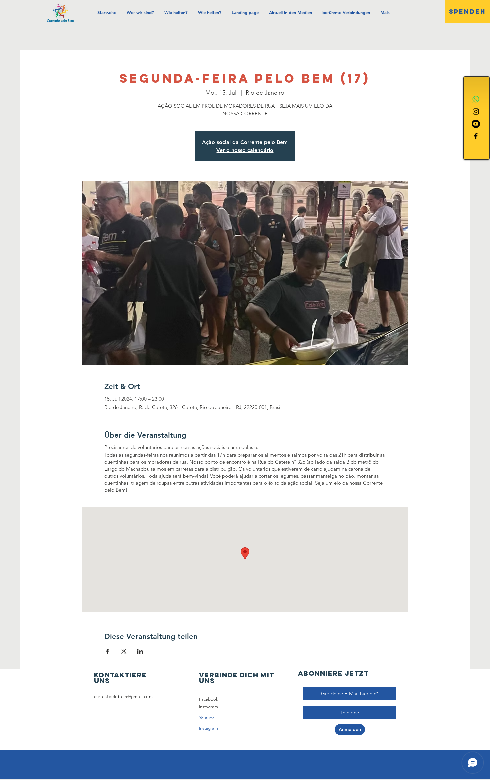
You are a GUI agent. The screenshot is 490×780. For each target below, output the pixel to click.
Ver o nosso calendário (244, 150)
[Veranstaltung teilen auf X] (124, 651)
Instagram (208, 706)
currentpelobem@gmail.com (123, 696)
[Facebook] (476, 136)
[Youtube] (476, 124)
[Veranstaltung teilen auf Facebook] (107, 651)
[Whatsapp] (476, 99)
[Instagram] (476, 111)
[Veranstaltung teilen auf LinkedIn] (140, 651)
